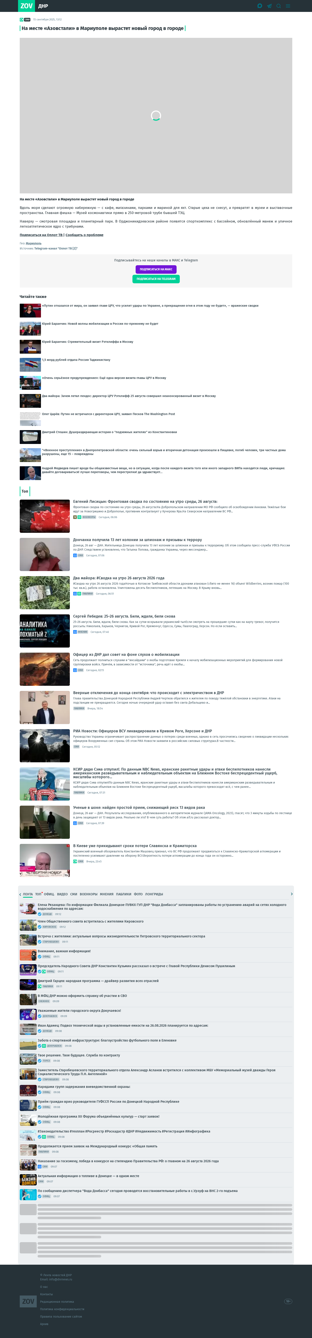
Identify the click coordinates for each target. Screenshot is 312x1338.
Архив (44, 1324)
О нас (44, 1287)
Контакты (46, 1294)
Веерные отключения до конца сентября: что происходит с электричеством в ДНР (148, 692)
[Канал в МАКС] (260, 6)
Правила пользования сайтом (61, 1316)
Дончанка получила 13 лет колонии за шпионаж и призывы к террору (137, 539)
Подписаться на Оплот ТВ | (42, 235)
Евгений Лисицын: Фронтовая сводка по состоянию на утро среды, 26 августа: (145, 501)
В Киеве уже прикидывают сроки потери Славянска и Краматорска (135, 845)
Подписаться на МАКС (156, 269)
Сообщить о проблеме (84, 235)
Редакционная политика (57, 1302)
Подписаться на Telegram (156, 279)
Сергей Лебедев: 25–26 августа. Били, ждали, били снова (124, 616)
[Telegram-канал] (269, 6)
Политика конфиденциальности (62, 1309)
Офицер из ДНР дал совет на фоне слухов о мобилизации (126, 654)
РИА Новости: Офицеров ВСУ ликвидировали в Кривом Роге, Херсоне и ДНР (142, 731)
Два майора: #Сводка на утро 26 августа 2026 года (118, 578)
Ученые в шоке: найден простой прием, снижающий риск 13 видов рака (139, 807)
